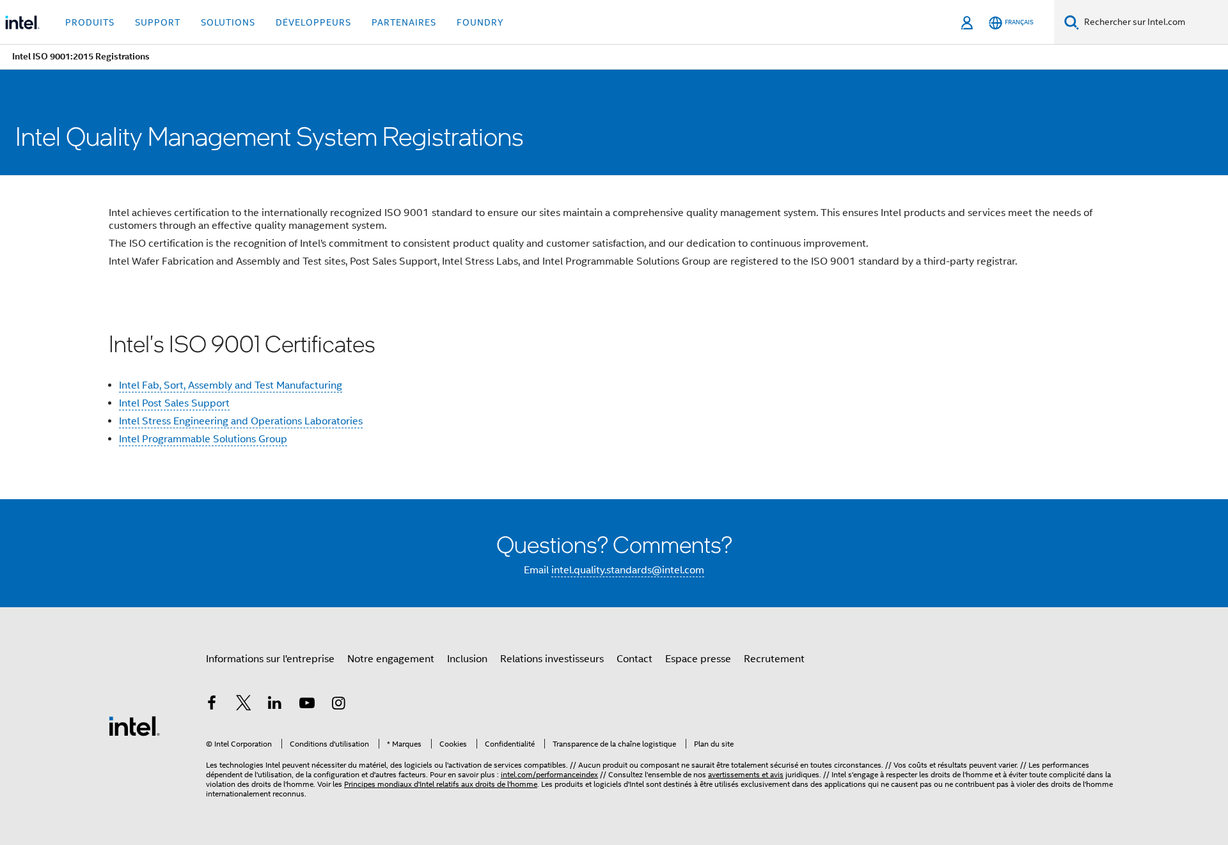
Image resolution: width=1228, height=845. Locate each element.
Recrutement (774, 659)
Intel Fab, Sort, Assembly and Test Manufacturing (230, 385)
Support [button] (157, 22)
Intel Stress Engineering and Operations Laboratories (241, 421)
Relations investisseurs (552, 659)
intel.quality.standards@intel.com (627, 570)
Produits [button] (89, 22)
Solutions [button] (228, 22)
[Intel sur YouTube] (307, 705)
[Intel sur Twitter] (244, 705)
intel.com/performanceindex (549, 774)
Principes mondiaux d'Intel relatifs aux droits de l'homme (440, 784)
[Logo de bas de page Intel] (134, 725)
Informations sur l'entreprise (270, 659)
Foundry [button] (480, 22)
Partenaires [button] (404, 22)
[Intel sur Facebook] (212, 705)
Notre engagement (390, 659)
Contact (634, 659)
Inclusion (467, 659)
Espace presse (698, 659)
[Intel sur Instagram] (338, 705)
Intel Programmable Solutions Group (203, 439)
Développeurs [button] (313, 22)
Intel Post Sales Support (174, 403)
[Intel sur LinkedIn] (275, 705)
